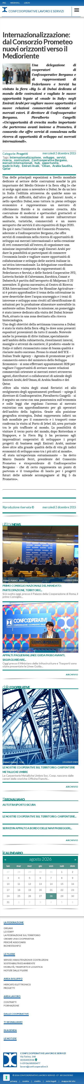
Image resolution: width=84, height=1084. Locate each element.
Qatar (7, 168)
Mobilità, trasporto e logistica (23, 966)
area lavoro (12, 996)
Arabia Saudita (62, 166)
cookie (25, 1081)
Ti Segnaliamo (13, 1021)
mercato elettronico (17, 984)
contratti (10, 1002)
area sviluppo (13, 978)
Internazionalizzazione (25, 157)
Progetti (22, 153)
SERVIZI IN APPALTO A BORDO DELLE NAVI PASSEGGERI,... (37, 828)
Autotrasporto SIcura (19, 804)
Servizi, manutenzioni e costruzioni (26, 959)
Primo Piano (10, 580)
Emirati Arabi (30, 166)
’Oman (45, 166)
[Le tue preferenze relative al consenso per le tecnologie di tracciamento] (6, 1077)
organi (8, 928)
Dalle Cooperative (16, 1013)
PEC (4, 3)
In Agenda (10, 1030)
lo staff (9, 931)
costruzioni (21, 160)
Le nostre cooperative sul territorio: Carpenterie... (39, 816)
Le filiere (9, 953)
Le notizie (10, 1038)
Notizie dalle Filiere (16, 970)
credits (37, 1081)
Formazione (11, 1005)
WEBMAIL (15, 3)
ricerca (7, 160)
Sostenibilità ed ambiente (19, 963)
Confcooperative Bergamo (49, 160)
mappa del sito (68, 1081)
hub (37, 163)
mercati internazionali (17, 163)
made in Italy (11, 166)
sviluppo (48, 157)
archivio (72, 674)
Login (27, 3)
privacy (13, 1081)
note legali (51, 1081)
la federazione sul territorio (22, 935)
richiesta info (12, 945)
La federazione (14, 922)
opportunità (50, 163)
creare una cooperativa (19, 938)
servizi (61, 157)
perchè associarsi (15, 942)
